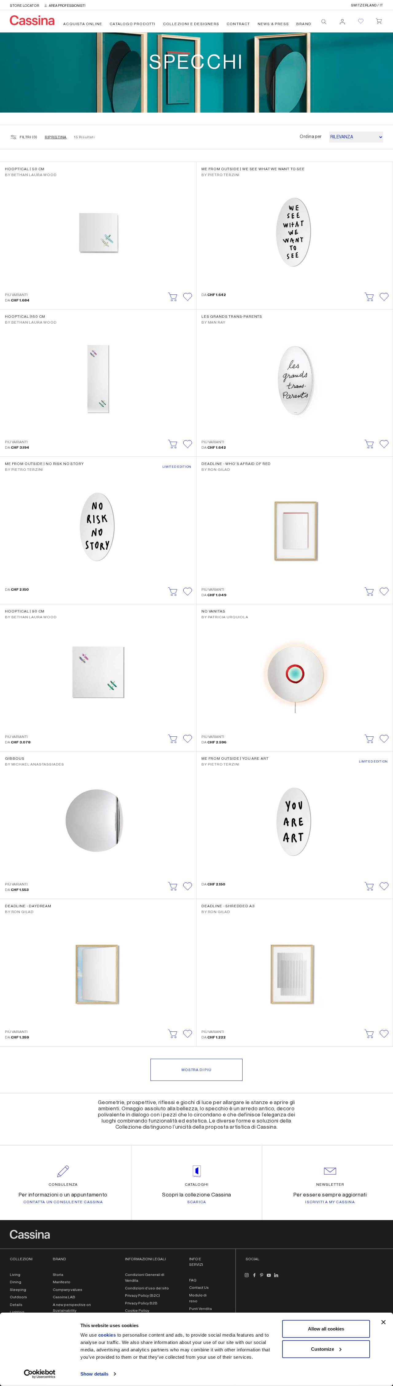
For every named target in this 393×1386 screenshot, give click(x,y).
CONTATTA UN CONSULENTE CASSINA (63, 1202)
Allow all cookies (326, 1328)
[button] (187, 297)
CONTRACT (238, 24)
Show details (94, 1373)
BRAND (303, 24)
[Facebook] (254, 1278)
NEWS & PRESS (273, 24)
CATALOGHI (196, 1184)
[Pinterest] (261, 1278)
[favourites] (360, 21)
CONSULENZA (63, 1184)
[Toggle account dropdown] (342, 19)
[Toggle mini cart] (378, 19)
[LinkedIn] (276, 1278)
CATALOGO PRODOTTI (132, 24)
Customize (322, 1348)
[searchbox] (324, 21)
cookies (107, 1335)
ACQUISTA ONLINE (82, 24)
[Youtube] (269, 1278)
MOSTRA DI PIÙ (196, 1070)
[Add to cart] (172, 297)
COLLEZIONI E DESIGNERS (191, 24)
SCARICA (196, 1202)
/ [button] (367, 5)
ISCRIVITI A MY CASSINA (330, 1202)
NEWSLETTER (330, 1184)
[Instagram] (247, 1278)
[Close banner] (383, 1322)
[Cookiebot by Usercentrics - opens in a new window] (40, 1374)
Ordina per (311, 137)
